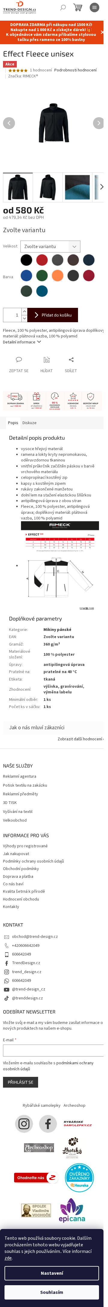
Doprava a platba (18, 877)
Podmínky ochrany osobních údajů (33, 861)
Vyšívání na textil (17, 812)
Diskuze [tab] (29, 423)
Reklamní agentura (19, 776)
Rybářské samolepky (42, 1106)
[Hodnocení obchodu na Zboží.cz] (36, 1177)
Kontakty (11, 907)
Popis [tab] (13, 423)
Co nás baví (13, 884)
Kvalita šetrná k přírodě (24, 892)
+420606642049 (25, 946)
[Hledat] (63, 7)
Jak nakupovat (16, 854)
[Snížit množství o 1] (24, 318)
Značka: (23, 76)
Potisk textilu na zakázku (25, 785)
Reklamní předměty (20, 794)
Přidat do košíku (57, 314)
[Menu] (94, 7)
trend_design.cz (26, 972)
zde (8, 1258)
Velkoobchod (15, 820)
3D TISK (10, 803)
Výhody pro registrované (25, 846)
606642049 (21, 954)
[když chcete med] (72, 1147)
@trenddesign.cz (27, 998)
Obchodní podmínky (21, 869)
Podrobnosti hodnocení (75, 70)
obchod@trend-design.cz (35, 937)
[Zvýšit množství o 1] (24, 311)
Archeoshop (75, 1106)
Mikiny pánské (57, 630)
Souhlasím (51, 1292)
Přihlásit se (20, 1082)
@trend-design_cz (28, 989)
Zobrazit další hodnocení (80, 739)
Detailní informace (19, 342)
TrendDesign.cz (26, 963)
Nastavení (52, 1273)
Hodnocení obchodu (21, 899)
